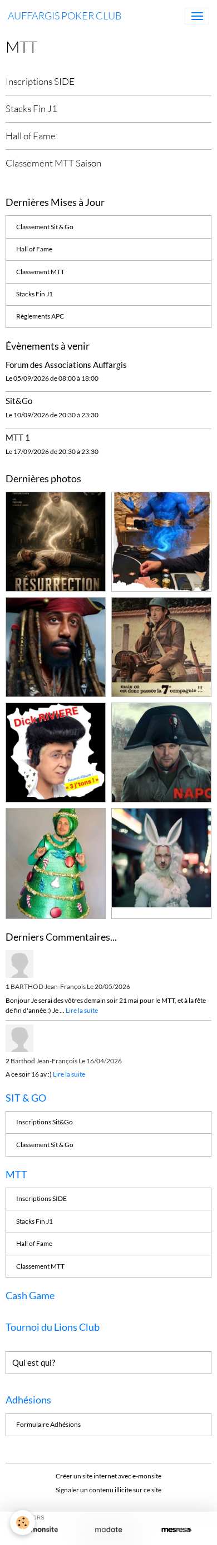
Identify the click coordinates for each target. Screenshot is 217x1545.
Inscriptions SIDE (40, 81)
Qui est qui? (33, 1362)
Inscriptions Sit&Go (44, 1122)
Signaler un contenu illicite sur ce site (108, 1490)
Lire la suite (82, 1010)
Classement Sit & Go (44, 227)
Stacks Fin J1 (31, 108)
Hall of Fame (31, 136)
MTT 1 (18, 437)
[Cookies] (22, 1522)
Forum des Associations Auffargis (66, 365)
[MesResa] (176, 1530)
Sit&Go (19, 401)
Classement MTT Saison (53, 163)
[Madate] (108, 1530)
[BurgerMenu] (197, 16)
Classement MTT (40, 271)
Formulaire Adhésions (48, 1424)
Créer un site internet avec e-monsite (108, 1476)
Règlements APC (40, 316)
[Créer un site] (40, 1530)
